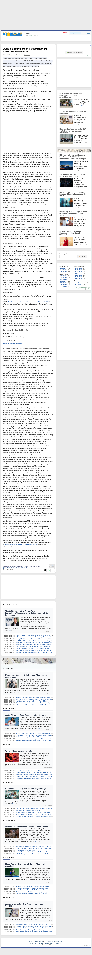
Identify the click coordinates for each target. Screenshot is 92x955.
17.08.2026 (63, 286)
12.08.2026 (78, 275)
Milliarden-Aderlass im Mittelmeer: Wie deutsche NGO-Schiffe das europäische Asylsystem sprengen (72, 157)
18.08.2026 (63, 284)
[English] (66, 32)
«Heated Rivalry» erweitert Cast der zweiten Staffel (26, 826)
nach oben (85, 945)
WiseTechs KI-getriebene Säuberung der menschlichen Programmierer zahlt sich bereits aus (44, 774)
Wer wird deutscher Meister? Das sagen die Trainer (31, 894)
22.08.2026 (63, 277)
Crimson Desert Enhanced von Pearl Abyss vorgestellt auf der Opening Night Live (40, 812)
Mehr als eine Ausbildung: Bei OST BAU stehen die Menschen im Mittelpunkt (72, 131)
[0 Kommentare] (8, 569)
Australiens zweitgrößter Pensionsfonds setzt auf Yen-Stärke (26, 905)
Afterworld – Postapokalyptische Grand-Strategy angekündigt (34, 808)
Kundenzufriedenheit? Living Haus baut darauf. (72, 112)
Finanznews (8, 897)
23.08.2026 (63, 276)
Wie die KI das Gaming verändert (19, 751)
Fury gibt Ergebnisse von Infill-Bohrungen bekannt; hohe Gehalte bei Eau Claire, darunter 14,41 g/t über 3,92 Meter (51, 650)
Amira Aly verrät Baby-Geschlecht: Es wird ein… (25, 715)
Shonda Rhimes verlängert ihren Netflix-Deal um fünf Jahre (34, 852)
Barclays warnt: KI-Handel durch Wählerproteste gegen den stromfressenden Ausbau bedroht (44, 778)
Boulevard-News (10, 709)
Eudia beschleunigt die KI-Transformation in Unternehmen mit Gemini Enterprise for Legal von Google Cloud (49, 646)
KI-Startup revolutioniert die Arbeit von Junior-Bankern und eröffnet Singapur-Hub (40, 773)
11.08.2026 (78, 277)
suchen (83, 256)
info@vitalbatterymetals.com (12, 344)
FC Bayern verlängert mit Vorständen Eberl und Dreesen (33, 888)
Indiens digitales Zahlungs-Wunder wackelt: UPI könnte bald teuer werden (73, 213)
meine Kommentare (75, 289)
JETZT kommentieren (75, 52)
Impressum (59, 941)
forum (88, 55)
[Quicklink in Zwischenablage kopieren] (50, 566)
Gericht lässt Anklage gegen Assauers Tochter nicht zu (32, 886)
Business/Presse (10, 604)
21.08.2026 (63, 279)
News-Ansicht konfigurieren (82, 287)
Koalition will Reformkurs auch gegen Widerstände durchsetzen (35, 699)
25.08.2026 (63, 270)
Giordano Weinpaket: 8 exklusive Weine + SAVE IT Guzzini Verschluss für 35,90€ (40, 741)
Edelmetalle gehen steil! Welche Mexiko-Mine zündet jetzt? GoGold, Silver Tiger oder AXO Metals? (46, 648)
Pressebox (27, 55)
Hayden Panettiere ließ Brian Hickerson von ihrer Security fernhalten (70, 233)
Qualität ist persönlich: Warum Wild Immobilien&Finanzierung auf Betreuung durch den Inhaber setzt (27, 613)
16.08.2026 (78, 268)
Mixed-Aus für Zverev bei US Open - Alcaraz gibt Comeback (25, 865)
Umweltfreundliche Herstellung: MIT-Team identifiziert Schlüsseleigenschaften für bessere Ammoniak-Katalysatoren (51, 735)
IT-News (6, 744)
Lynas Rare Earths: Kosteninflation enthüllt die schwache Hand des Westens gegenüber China (44, 928)
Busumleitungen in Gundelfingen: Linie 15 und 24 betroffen (34, 652)
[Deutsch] (64, 32)
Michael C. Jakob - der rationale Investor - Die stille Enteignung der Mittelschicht (72, 194)
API (57, 943)
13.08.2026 (78, 273)
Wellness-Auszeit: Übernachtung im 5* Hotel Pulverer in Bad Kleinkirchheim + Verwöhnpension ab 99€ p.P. (48, 739)
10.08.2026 (78, 278)
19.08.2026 (63, 283)
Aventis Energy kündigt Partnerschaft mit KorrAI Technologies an (25, 50)
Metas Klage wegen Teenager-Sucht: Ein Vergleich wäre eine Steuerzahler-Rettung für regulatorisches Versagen (50, 930)
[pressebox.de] (7, 568)
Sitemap (31, 941)
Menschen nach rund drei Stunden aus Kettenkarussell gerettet (35, 703)
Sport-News (8, 858)
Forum (36, 943)
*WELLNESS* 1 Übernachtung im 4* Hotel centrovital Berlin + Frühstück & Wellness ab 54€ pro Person (47, 733)
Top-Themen (8, 669)
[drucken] (53, 566)
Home (31, 943)
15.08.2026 (78, 270)
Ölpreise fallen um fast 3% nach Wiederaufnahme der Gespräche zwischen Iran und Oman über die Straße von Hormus (52, 932)
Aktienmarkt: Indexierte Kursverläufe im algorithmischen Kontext (35, 637)
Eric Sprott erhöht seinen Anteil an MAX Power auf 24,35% (33, 639)
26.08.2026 (63, 268)
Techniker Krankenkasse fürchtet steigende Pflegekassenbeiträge (36, 697)
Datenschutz (39, 941)
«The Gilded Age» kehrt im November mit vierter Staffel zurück (35, 854)
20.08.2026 (63, 281)
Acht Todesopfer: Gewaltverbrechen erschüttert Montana (33, 705)
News (41, 943)
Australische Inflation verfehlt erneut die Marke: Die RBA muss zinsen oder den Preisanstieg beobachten (47, 924)
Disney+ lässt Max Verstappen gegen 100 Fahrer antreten (33, 846)
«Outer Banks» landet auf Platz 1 (26, 850)
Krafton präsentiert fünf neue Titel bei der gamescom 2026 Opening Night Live (39, 816)
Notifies (88, 289)
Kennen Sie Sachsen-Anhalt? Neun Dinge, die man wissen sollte (27, 676)
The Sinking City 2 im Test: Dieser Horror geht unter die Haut (72, 175)
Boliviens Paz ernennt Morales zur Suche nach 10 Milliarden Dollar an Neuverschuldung (43, 926)
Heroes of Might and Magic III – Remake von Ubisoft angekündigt (35, 814)
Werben (46, 943)
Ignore (83, 289)
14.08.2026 (78, 271)
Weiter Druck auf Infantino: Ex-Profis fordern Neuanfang (32, 890)
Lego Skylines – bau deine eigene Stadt (28, 810)
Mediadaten (51, 941)
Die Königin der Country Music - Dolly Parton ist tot (31, 701)
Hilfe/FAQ (52, 943)
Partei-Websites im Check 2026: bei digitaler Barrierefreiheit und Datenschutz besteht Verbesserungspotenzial (49, 643)
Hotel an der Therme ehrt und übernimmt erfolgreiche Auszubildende (70, 95)
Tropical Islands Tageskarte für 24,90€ (27, 737)
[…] (10, 630)
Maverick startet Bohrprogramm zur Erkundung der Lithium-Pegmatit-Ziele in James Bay (42, 635)
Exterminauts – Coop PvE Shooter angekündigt (25, 788)
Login (73, 33)
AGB (45, 941)
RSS (61, 943)
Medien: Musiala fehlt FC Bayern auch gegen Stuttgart (32, 892)
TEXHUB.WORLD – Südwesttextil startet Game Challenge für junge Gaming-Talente (41, 641)
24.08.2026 (63, 271)
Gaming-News (9, 782)
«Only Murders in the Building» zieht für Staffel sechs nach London (36, 848)
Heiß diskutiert (79, 284)
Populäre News (79, 283)
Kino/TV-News (9, 820)
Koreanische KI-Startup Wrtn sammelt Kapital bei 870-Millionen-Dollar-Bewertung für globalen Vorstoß (47, 776)
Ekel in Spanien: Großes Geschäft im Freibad (29, 771)
